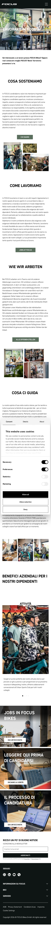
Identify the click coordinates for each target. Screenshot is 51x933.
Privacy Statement (15, 907)
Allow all (25, 494)
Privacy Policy (27, 859)
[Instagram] (4, 874)
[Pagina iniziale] (9, 4)
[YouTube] (14, 874)
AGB (4, 907)
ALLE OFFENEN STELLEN (25, 339)
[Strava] (19, 874)
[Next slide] (45, 651)
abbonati (25, 855)
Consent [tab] (9, 421)
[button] (46, 4)
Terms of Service (35, 859)
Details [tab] (25, 421)
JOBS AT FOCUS (25, 250)
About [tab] (42, 421)
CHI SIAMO (25, 137)
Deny (25, 509)
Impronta (40, 907)
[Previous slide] (6, 651)
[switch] (45, 469)
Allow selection (25, 502)
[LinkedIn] (9, 874)
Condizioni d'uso (30, 907)
